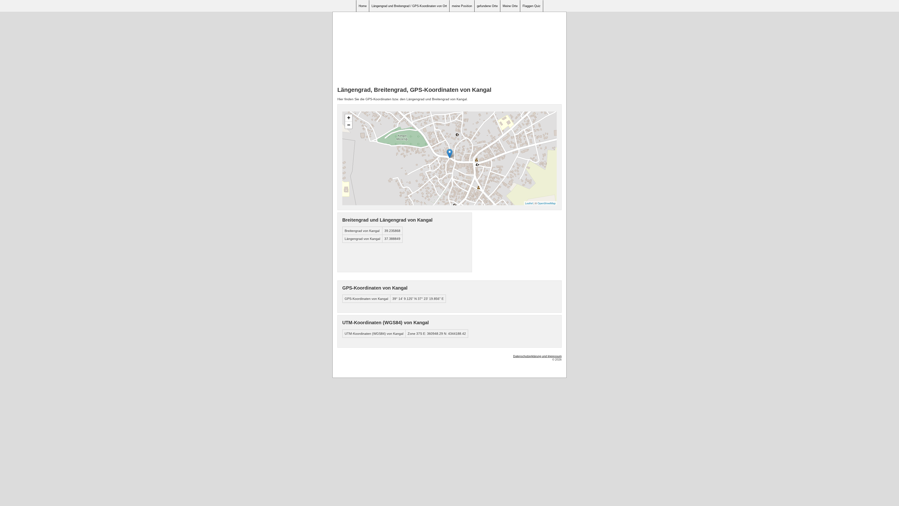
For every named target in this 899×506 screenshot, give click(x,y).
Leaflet (529, 203)
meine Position (462, 6)
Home (363, 6)
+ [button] (348, 118)
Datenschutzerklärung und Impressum (537, 356)
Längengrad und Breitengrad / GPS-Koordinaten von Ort (409, 6)
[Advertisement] (449, 49)
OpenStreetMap (547, 203)
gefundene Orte (487, 6)
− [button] (348, 125)
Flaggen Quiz (532, 6)
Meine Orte (510, 6)
